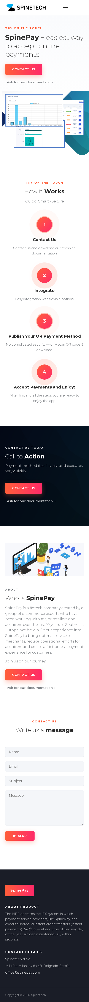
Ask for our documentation (31, 82)
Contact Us (23, 69)
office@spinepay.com (22, 972)
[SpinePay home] (26, 7)
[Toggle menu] (65, 7)
